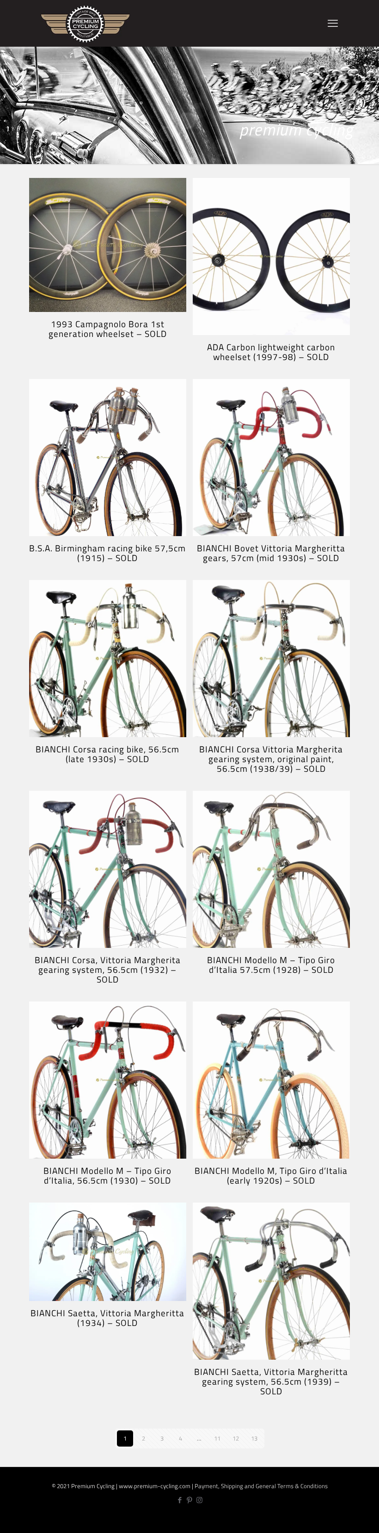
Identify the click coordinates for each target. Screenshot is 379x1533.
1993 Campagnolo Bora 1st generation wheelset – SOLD (108, 328)
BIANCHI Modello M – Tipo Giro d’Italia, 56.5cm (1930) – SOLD (107, 1175)
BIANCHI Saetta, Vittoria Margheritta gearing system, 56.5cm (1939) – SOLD (271, 1381)
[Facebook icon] (180, 1500)
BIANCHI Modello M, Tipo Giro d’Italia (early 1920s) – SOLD (271, 1175)
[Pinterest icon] (189, 1500)
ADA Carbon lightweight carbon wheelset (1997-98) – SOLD (271, 351)
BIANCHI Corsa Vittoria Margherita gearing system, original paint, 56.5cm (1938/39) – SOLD (271, 758)
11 (217, 1438)
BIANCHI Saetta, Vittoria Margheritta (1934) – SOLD (107, 1317)
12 (235, 1438)
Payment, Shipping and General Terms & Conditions (261, 1485)
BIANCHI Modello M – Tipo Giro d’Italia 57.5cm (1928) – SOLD (271, 964)
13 (254, 1438)
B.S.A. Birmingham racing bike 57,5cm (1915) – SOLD (107, 552)
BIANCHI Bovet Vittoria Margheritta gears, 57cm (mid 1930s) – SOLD (271, 552)
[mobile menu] (333, 23)
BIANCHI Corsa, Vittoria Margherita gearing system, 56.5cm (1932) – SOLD (108, 969)
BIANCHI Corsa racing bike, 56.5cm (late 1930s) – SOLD (107, 753)
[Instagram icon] (199, 1500)
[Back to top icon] (341, 1519)
